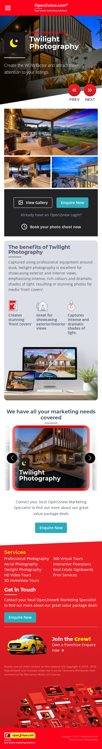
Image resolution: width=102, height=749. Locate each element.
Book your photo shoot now (55, 226)
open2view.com (51, 8)
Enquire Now (72, 202)
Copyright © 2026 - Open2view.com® (79, 738)
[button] (12, 458)
